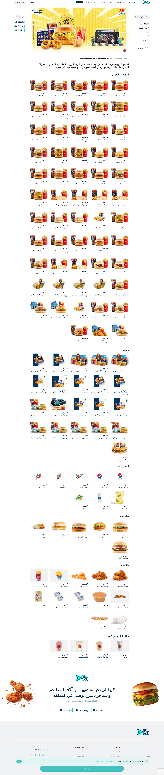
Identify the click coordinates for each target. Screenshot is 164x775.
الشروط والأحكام (115, 756)
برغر (111, 58)
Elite (79, 2)
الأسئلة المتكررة (116, 752)
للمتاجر (148, 756)
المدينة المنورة (118, 58)
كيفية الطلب (81, 756)
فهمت (19, 761)
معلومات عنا (81, 752)
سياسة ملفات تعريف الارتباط (103, 761)
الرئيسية (126, 58)
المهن (149, 752)
